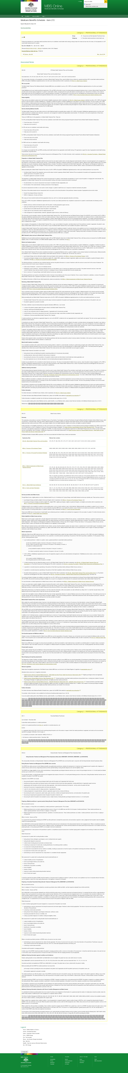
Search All (88, 4)
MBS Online (30, 1060)
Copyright (52, 1064)
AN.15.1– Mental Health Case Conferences (38, 513)
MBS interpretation (98, 1060)
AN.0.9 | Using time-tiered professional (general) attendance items (87, 94)
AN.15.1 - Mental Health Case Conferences (31, 485)
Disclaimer (52, 1062)
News (81, 1059)
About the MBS (35, 16)
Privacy (51, 1060)
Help (43, 16)
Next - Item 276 (100, 54)
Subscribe (25, 1052)
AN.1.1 (68, 239)
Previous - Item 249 (28, 54)
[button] (125, 1070)
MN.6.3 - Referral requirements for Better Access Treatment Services (77, 279)
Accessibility (52, 1059)
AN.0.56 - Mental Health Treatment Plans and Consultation (35, 441)
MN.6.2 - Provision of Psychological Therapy (75, 256)
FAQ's (95, 1059)
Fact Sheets (82, 1060)
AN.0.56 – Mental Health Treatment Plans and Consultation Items (82, 573)
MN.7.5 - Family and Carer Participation (30, 488)
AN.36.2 (39, 48)
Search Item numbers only (92, 6)
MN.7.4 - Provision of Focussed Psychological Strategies (34, 452)
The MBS (27, 16)
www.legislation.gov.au (86, 669)
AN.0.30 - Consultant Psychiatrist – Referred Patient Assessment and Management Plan (83, 564)
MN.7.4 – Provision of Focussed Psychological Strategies (43, 259)
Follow (80, 1)
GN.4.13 (41, 725)
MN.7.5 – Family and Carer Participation (71, 509)
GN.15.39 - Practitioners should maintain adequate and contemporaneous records (61, 374)
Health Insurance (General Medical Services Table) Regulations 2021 (79, 427)
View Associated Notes (26, 28)
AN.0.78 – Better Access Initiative (79, 80)
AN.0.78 (32, 48)
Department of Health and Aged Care (31, 7)
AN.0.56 (28, 48)
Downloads (67, 1062)
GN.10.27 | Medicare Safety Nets (98, 637)
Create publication (68, 1060)
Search (66, 1059)
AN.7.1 (35, 48)
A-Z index (67, 1064)
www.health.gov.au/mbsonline (72, 395)
